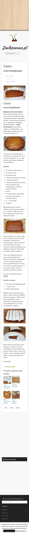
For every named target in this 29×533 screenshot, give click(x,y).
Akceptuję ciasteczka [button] (9, 531)
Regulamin (4, 509)
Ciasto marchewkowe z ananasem (6, 386)
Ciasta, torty (8, 81)
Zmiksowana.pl (14, 47)
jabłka (11, 407)
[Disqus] (14, 434)
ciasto (6, 407)
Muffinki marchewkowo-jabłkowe (7, 401)
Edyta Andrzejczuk (10, 76)
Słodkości (13, 81)
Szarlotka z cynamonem (15, 385)
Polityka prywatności (20, 531)
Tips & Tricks (5, 515)
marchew (18, 407)
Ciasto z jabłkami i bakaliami (14, 401)
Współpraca (5, 518)
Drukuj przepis (10, 366)
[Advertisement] (14, 15)
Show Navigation (23, 44)
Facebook (12, 57)
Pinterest (16, 57)
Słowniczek (5, 512)
